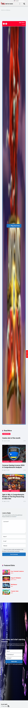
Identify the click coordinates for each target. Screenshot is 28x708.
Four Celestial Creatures (17, 571)
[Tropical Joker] (6, 592)
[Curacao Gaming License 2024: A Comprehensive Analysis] (14, 454)
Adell (12, 586)
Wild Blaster (14, 584)
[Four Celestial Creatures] (6, 572)
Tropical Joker (15, 591)
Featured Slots (6, 433)
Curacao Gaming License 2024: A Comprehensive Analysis (13, 466)
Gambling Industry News (16, 461)
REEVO (12, 573)
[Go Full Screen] (6, 24)
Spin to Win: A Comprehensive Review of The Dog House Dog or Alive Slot (13, 497)
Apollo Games (13, 579)
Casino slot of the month (11, 438)
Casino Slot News (15, 490)
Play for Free (15, 226)
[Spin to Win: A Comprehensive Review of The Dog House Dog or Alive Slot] (14, 483)
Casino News (6, 461)
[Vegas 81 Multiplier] (6, 578)
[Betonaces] (7, 3)
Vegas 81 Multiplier (16, 578)
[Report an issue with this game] (4, 24)
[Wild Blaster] (6, 585)
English (17, 0)
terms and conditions (18, 664)
